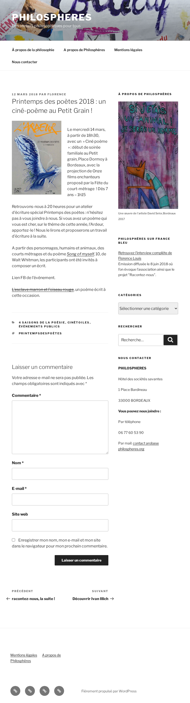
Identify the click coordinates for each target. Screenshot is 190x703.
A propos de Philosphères (84, 50)
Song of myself (80, 254)
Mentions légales (128, 50)
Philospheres (52, 17)
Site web (20, 514)
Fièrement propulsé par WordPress (109, 691)
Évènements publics (39, 326)
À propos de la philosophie (33, 50)
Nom (18, 463)
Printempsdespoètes (40, 333)
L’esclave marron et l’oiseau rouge (43, 289)
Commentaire (26, 395)
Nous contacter (24, 62)
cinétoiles (79, 322)
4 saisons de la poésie (42, 322)
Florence (57, 94)
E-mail (19, 488)
